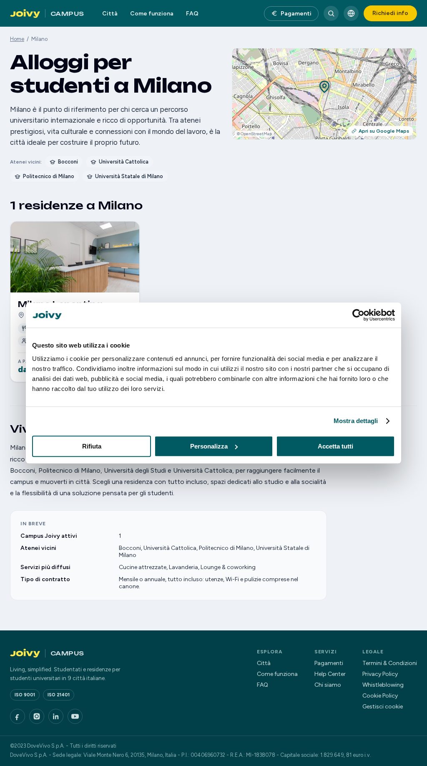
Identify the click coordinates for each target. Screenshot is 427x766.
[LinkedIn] (55, 716)
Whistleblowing (383, 684)
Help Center (330, 674)
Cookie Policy (380, 695)
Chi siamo (327, 684)
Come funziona (151, 13)
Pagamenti (296, 13)
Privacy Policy (380, 674)
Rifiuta (91, 446)
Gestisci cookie (382, 706)
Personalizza (209, 446)
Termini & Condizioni (389, 663)
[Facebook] (17, 716)
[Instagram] (36, 716)
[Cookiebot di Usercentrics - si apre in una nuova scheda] (358, 315)
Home (17, 39)
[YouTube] (75, 716)
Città (110, 13)
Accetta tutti (335, 446)
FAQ (192, 13)
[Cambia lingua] (351, 13)
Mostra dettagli (356, 420)
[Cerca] (331, 13)
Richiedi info (390, 13)
